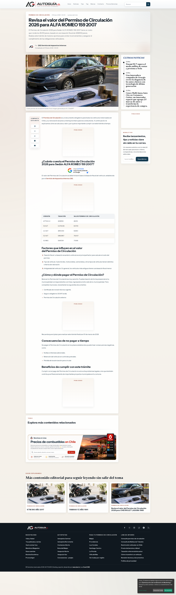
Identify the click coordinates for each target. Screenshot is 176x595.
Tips (82, 4)
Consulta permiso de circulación (132, 539)
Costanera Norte (63, 545)
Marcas (92, 4)
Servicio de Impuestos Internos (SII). (59, 178)
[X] (129, 528)
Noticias (76, 4)
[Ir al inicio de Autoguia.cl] (43, 4)
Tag (87, 4)
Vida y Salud (30, 539)
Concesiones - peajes (65, 558)
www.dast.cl (76, 567)
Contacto (100, 4)
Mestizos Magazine (33, 548)
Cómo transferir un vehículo (131, 554)
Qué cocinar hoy (31, 545)
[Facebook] (124, 528)
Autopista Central (63, 539)
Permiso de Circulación (39, 15)
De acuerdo (168, 590)
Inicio (69, 4)
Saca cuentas (30, 551)
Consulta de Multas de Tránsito (132, 542)
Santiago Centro (95, 548)
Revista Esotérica (32, 554)
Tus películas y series (33, 542)
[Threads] (144, 528)
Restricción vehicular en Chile (131, 545)
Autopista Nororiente (65, 542)
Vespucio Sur (62, 554)
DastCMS (86, 567)
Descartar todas (158, 590)
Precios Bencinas (111, 4)
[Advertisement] (78, 143)
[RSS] (148, 528)
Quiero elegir (143, 590)
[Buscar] (148, 4)
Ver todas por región (96, 558)
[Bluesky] (139, 528)
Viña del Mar (93, 554)
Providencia (93, 542)
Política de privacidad (128, 561)
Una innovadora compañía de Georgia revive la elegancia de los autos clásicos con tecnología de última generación (136, 80)
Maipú (91, 539)
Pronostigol (30, 558)
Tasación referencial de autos (131, 551)
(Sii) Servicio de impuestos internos (52, 45)
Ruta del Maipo (62, 548)
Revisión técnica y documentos (132, 558)
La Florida (92, 551)
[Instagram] (134, 528)
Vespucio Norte (63, 551)
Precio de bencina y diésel (130, 548)
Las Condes (93, 545)
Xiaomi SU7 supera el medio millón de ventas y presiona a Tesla (136, 66)
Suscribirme (142, 159)
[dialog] (156, 586)
